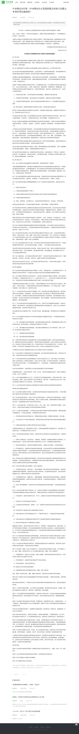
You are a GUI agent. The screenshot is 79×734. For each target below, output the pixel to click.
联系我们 (36, 727)
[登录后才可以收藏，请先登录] (66, 17)
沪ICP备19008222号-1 (43, 729)
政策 (24, 674)
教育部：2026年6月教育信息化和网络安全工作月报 (28, 697)
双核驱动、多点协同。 (17, 718)
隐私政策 (48, 727)
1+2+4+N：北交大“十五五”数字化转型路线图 (26, 711)
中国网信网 (22, 17)
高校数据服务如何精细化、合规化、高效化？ (26, 684)
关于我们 (31, 727)
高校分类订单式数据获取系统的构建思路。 (22, 692)
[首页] (7, 2)
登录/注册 (66, 2)
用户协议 (42, 727)
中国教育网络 (23, 688)
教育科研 (14, 17)
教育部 (21, 700)
